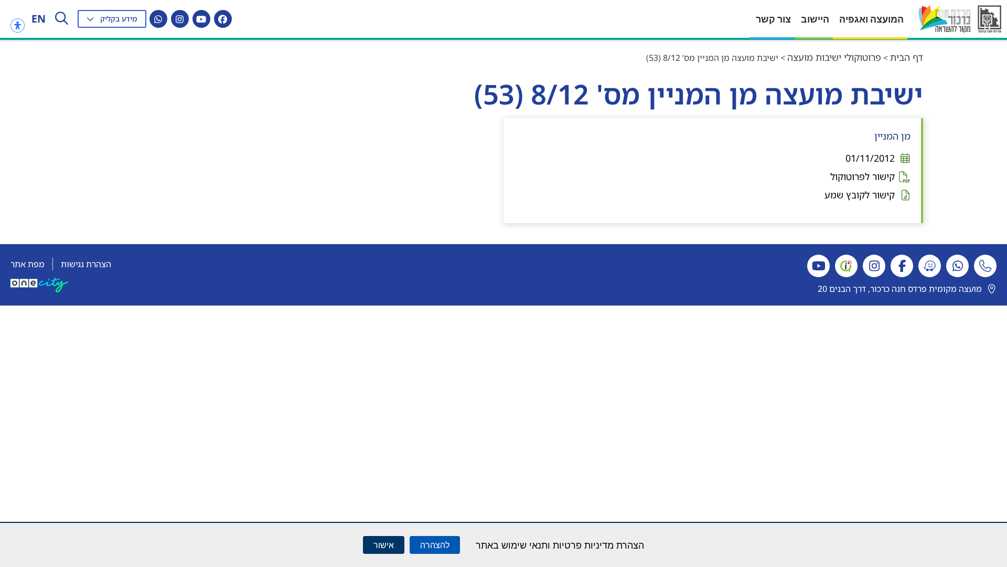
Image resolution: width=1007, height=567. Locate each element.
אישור (383, 545)
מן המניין (892, 136)
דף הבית (906, 57)
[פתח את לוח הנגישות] (17, 25)
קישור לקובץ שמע (859, 194)
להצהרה (434, 545)
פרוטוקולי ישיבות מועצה (834, 57)
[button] (112, 19)
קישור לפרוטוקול (862, 176)
